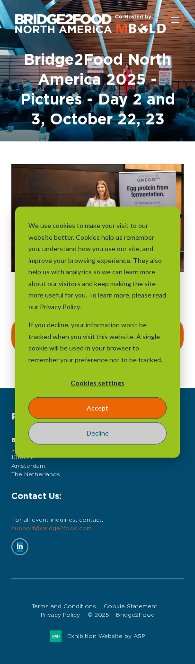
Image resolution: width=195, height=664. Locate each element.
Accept (97, 408)
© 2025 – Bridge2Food (121, 615)
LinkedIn (19, 546)
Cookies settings (97, 383)
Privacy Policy (60, 615)
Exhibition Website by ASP (106, 636)
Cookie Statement (131, 606)
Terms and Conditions (64, 606)
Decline (98, 433)
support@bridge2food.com (51, 528)
